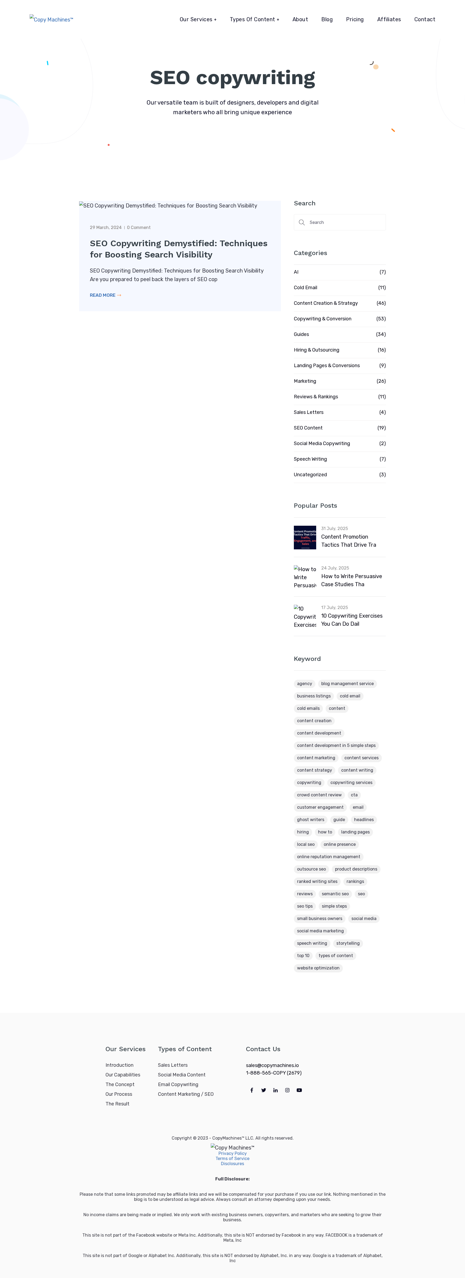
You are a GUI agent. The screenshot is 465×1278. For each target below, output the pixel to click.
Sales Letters (308, 412)
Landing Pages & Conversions (327, 365)
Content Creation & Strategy (326, 303)
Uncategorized (310, 475)
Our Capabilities (122, 1075)
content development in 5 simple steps (336, 745)
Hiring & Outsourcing (316, 350)
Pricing (355, 19)
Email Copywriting (178, 1084)
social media (363, 918)
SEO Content (308, 428)
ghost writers (310, 819)
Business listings (314, 696)
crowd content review (319, 794)
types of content (336, 955)
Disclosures (232, 1163)
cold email (350, 696)
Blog (327, 19)
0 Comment (139, 227)
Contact (425, 19)
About (300, 19)
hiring (303, 832)
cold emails (308, 708)
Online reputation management (328, 856)
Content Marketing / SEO (186, 1094)
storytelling (348, 943)
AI (296, 272)
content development (319, 733)
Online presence (340, 844)
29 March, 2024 (106, 227)
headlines (364, 819)
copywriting (309, 782)
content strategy (314, 770)
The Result (117, 1104)
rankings (355, 881)
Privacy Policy (233, 1153)
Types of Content (252, 19)
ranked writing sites (317, 881)
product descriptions (356, 869)
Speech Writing (310, 459)
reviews (305, 893)
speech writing (312, 943)
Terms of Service (232, 1158)
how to (325, 832)
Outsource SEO (311, 869)
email (358, 807)
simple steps (334, 906)
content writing (357, 770)
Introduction (119, 1065)
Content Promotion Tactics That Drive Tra (348, 541)
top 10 (303, 955)
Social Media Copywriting (322, 443)
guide (339, 819)
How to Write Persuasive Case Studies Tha (351, 580)
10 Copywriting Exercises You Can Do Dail (352, 620)
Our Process (118, 1094)
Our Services (196, 19)
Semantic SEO (335, 893)
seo (361, 893)
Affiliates (389, 19)
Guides (301, 334)
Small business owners (319, 918)
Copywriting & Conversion (322, 319)
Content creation (314, 720)
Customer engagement (320, 807)
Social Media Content (182, 1075)
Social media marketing (320, 930)
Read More (103, 295)
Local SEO (306, 844)
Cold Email (305, 288)
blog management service (347, 683)
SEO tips (305, 906)
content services (361, 757)
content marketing (316, 757)
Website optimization (318, 968)
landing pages (355, 832)
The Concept (120, 1084)
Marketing (305, 381)
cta (354, 794)
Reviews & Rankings (316, 397)
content (337, 708)
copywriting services (351, 782)
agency (304, 683)
